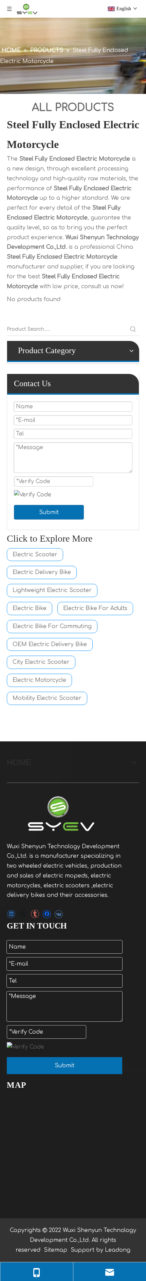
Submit (49, 512)
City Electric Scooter (41, 662)
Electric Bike (30, 608)
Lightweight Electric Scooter (52, 590)
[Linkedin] (11, 914)
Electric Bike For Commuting (52, 626)
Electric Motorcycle (39, 680)
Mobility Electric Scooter (47, 698)
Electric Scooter (35, 555)
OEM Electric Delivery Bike (50, 644)
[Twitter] (23, 914)
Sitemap (55, 1250)
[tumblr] (35, 914)
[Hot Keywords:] (133, 329)
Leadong (117, 1250)
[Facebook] (46, 914)
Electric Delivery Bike (42, 572)
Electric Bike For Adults (95, 608)
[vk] (58, 914)
